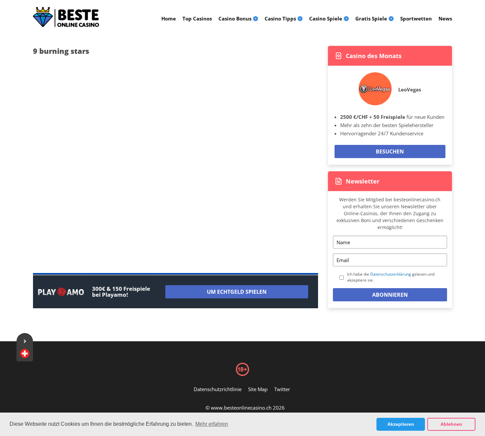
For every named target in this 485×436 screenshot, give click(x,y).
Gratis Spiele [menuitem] (371, 18)
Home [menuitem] (168, 18)
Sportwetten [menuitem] (416, 18)
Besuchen (390, 151)
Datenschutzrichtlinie (218, 389)
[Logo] (66, 17)
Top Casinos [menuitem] (197, 18)
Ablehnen (451, 424)
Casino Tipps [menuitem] (280, 18)
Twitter (282, 389)
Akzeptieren (400, 424)
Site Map (258, 389)
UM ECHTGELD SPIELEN (237, 291)
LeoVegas (409, 89)
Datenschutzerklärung (390, 274)
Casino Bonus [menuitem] (234, 18)
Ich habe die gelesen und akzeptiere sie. (391, 277)
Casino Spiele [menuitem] (325, 18)
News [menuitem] (445, 18)
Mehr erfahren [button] (211, 424)
